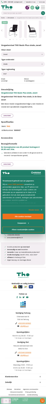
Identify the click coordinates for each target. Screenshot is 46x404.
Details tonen (34, 210)
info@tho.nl (24, 326)
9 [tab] (36, 40)
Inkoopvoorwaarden (16, 392)
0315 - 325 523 (8, 2)
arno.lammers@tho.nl (15, 238)
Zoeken (43, 13)
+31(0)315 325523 (24, 323)
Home (3, 18)
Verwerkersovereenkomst (16, 395)
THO (8, 126)
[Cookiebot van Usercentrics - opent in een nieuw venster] (33, 173)
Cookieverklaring (32, 395)
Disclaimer (17, 389)
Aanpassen (21, 223)
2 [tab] (13, 40)
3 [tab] (16, 40)
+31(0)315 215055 (13, 235)
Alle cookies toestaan (23, 216)
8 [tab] (33, 40)
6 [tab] (26, 40)
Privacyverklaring (30, 392)
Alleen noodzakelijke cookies (23, 229)
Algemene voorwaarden (30, 389)
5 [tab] (23, 40)
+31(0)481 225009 (24, 353)
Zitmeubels (10, 18)
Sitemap (9, 389)
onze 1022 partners (16, 184)
